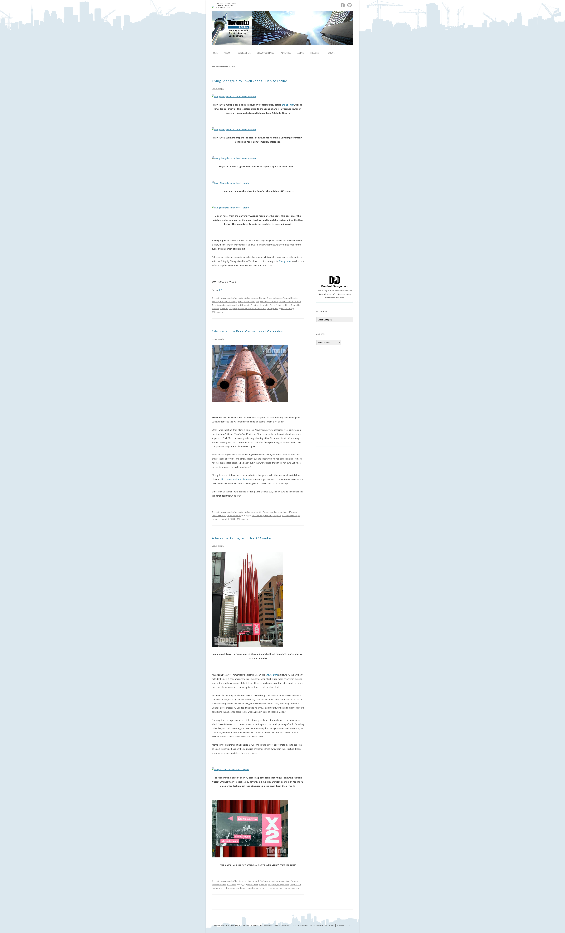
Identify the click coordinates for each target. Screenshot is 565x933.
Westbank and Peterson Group (252, 308)
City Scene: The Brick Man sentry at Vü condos (247, 331)
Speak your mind (265, 52)
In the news (249, 301)
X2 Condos (260, 888)
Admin (301, 52)
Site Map (340, 925)
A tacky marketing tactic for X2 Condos (241, 538)
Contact (286, 925)
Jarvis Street (257, 515)
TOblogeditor (217, 312)
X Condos (250, 888)
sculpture (233, 308)
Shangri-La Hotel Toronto (290, 301)
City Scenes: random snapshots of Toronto (278, 512)
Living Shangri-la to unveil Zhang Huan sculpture (249, 81)
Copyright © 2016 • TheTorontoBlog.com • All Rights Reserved (242, 925)
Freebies (314, 52)
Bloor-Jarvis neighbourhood (246, 881)
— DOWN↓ (330, 52)
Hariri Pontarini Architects (248, 305)
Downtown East (219, 515)
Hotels (241, 301)
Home (215, 52)
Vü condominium (289, 515)
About (227, 52)
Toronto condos (219, 305)
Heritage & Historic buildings (224, 301)
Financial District (290, 298)
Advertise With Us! (318, 925)
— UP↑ (348, 925)
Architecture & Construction (246, 298)
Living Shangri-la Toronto (267, 301)
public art (224, 308)
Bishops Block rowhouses (270, 298)
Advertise (286, 52)
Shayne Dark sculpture (235, 888)
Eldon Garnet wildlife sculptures (235, 479)
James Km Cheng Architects (272, 305)
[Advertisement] (334, 116)
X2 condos (231, 884)
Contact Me (244, 52)
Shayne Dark (272, 674)
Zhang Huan (287, 104)
